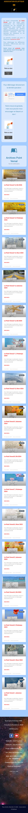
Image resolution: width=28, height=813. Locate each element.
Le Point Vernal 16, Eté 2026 (13, 185)
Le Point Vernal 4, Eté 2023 (12, 592)
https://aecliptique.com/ (15, 752)
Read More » (7, 194)
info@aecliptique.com (16, 748)
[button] (14, 5)
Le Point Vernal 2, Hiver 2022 (13, 660)
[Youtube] (17, 736)
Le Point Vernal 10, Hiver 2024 (13, 388)
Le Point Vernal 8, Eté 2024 (12, 456)
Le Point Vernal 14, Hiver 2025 (13, 253)
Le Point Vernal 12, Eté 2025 (13, 321)
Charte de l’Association (13, 766)
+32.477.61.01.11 (17, 741)
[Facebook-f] (11, 736)
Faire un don (8, 68)
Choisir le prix (8, 73)
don (8, 66)
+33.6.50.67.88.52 (17, 744)
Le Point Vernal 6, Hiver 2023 (13, 524)
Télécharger (20, 94)
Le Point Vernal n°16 (11, 94)
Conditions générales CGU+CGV (14, 762)
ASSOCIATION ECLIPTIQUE (14, 1)
